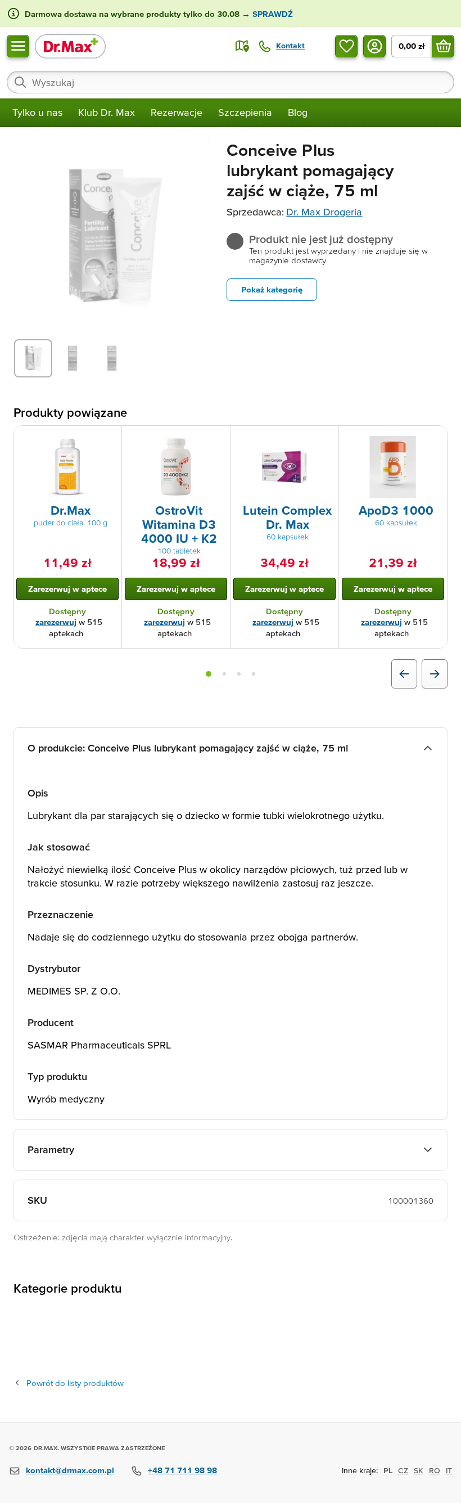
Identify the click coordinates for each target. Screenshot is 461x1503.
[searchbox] (230, 82)
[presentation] (67, 466)
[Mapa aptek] (242, 46)
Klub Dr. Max (106, 112)
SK (418, 1470)
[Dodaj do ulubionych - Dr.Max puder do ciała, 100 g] (109, 439)
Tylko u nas (37, 112)
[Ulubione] (346, 46)
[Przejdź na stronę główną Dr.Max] (70, 46)
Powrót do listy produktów (75, 1383)
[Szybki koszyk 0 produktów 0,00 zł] (443, 46)
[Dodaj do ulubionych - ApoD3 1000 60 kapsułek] (434, 439)
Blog (298, 112)
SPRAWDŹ (271, 14)
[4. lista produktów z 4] (253, 674)
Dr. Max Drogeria (324, 212)
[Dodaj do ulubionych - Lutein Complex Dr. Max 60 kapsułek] (326, 439)
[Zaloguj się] (374, 46)
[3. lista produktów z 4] (239, 674)
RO (434, 1470)
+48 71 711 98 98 (182, 1470)
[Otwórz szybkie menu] (18, 46)
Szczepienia (245, 112)
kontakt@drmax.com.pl (70, 1470)
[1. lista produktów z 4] (208, 673)
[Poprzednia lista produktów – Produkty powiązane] (404, 673)
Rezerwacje (176, 112)
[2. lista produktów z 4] (224, 674)
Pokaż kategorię (271, 289)
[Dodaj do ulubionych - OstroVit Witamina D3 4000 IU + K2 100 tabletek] (217, 439)
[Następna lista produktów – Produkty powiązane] (435, 673)
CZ (403, 1470)
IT (449, 1470)
